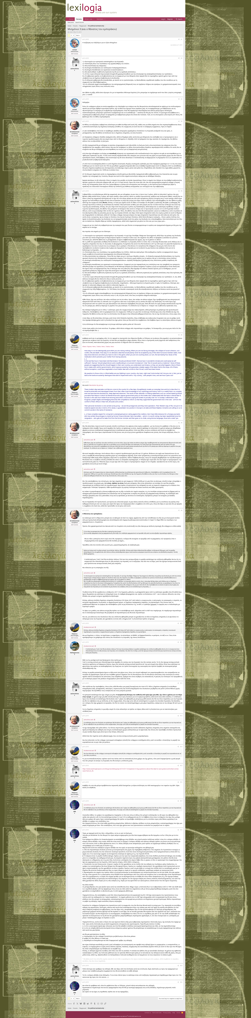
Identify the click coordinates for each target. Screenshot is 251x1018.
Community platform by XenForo (125, 1016)
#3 (181, 99)
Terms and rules (156, 1012)
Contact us (148, 1012)
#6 (181, 335)
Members (100, 19)
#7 (181, 382)
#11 (181, 642)
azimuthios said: (88, 440)
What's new (88, 19)
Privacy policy (167, 1012)
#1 (181, 39)
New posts (71, 22)
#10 (181, 623)
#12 (181, 683)
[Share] (179, 39)
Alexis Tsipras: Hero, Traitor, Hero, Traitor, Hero (98, 346)
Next (77, 35)
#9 (181, 510)
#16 (181, 782)
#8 (181, 423)
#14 (181, 746)
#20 (181, 982)
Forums (79, 19)
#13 (181, 716)
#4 (181, 121)
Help (173, 1012)
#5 (181, 191)
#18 (181, 830)
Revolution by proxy (96, 385)
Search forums (79, 22)
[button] (94, 19)
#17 (181, 801)
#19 (181, 965)
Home (71, 19)
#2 (181, 58)
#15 (181, 765)
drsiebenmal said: (89, 627)
